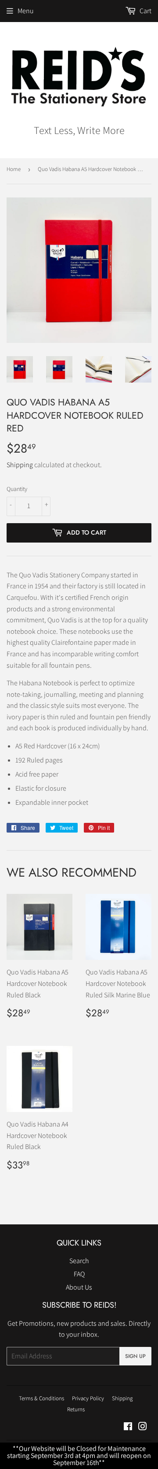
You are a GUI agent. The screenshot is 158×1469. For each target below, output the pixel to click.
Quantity (17, 489)
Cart (144, 10)
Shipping (20, 464)
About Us (79, 1287)
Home (14, 169)
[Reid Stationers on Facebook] (128, 1427)
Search (79, 1260)
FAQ (79, 1274)
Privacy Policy (88, 1398)
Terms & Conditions (41, 1398)
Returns (76, 1409)
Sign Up (135, 1356)
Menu (26, 10)
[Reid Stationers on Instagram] (142, 1427)
